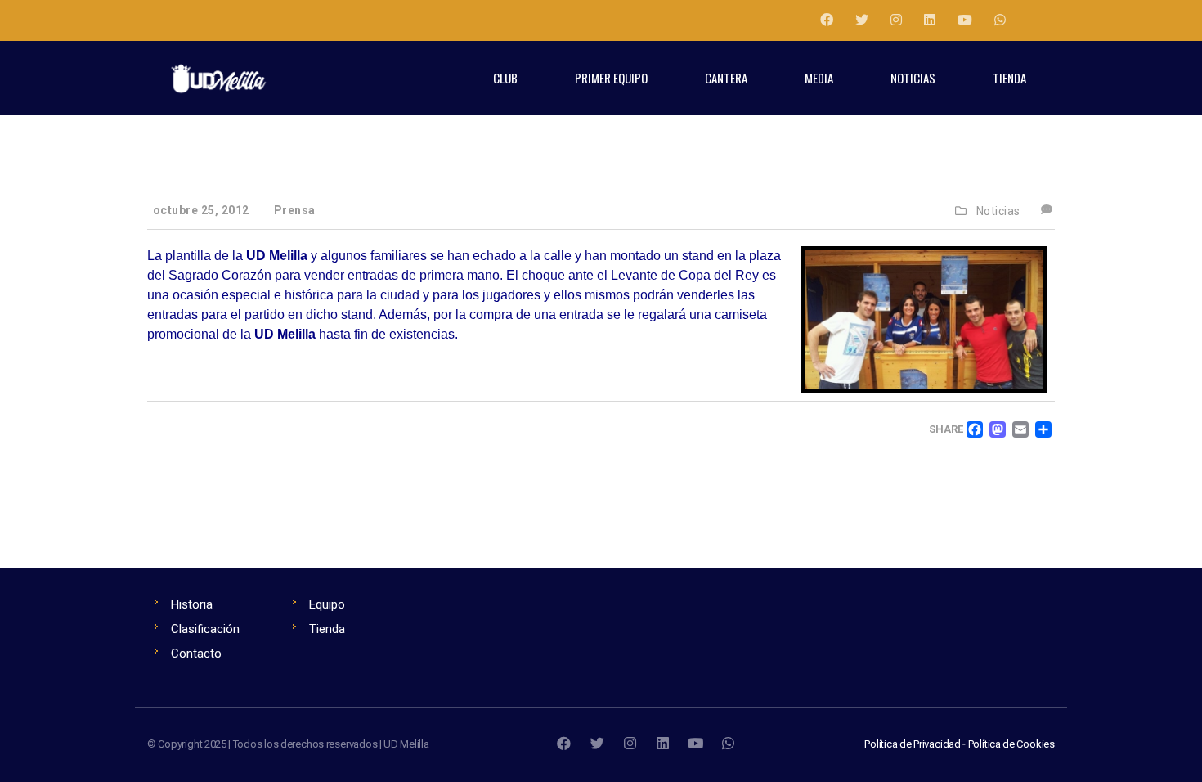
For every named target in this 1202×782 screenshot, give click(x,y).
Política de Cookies (1011, 744)
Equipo (327, 604)
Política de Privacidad (912, 744)
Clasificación (205, 629)
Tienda (327, 629)
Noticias (998, 211)
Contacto (196, 653)
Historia (192, 604)
